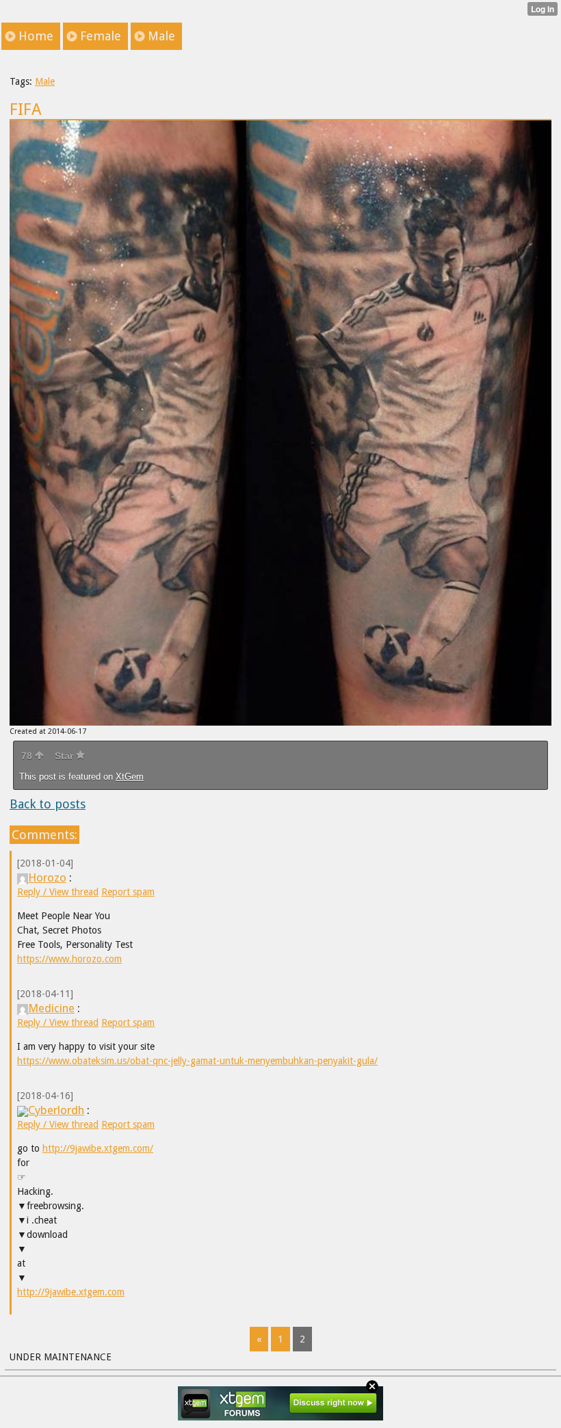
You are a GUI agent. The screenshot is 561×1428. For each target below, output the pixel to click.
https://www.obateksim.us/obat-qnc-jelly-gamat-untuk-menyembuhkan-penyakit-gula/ (197, 1060)
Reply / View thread (58, 891)
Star (65, 755)
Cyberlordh (56, 1110)
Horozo (47, 877)
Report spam (128, 891)
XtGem (130, 776)
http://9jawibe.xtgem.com (71, 1291)
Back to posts (48, 804)
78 (28, 755)
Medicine (51, 1008)
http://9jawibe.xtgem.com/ (97, 1148)
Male (45, 81)
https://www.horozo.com (69, 958)
